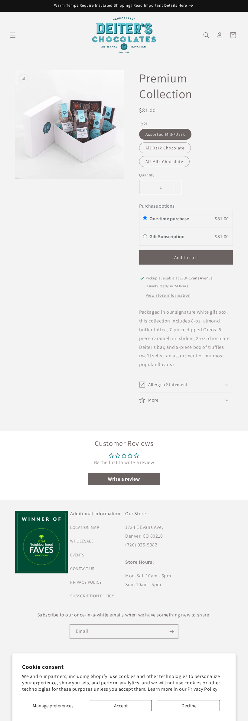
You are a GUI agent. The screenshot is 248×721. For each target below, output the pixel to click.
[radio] (145, 219)
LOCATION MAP (84, 527)
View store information (168, 295)
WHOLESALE (81, 541)
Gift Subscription (167, 236)
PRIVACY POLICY (86, 582)
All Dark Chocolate (164, 148)
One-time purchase (169, 218)
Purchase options (157, 206)
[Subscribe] (171, 631)
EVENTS (77, 555)
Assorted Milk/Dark (165, 134)
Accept (121, 706)
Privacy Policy (202, 689)
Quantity (146, 175)
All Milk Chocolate (164, 161)
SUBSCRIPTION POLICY (92, 596)
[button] (12, 35)
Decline (189, 706)
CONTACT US (82, 568)
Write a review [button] (124, 479)
